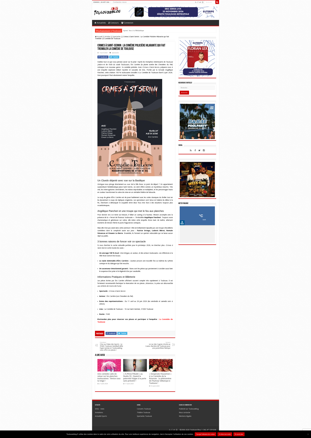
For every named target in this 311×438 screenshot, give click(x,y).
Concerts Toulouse (144, 409)
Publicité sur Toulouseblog (189, 409)
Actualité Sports (101, 416)
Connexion (128, 23)
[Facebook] (198, 2)
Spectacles (117, 37)
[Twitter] (200, 2)
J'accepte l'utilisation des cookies (205, 434)
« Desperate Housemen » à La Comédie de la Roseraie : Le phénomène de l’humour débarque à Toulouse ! (160, 378)
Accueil (99, 37)
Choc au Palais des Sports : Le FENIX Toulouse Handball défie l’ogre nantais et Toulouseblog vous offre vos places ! (111, 346)
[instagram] (203, 2)
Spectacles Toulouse (144, 416)
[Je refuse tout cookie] (308, 434)
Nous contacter (184, 412)
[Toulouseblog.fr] (107, 10)
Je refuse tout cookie (225, 434)
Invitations (99, 412)
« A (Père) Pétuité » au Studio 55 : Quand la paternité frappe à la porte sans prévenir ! (134, 377)
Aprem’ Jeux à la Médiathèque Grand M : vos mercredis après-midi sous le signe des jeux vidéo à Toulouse (160, 30)
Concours (114, 23)
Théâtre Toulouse (143, 412)
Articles (107, 37)
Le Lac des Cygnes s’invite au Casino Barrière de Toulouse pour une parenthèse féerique (157, 345)
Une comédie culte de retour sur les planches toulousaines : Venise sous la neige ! (109, 377)
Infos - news (99, 409)
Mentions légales (185, 416)
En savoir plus (239, 434)
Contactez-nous (119, 2)
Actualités (101, 23)
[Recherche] (217, 2)
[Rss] (196, 2)
